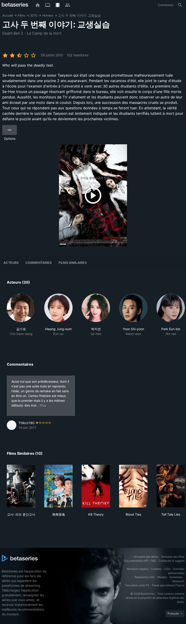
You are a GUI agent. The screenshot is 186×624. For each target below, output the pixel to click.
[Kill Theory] (96, 486)
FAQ (153, 560)
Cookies (156, 569)
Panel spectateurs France (168, 585)
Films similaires (73, 263)
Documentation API (136, 560)
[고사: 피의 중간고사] (21, 486)
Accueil (7, 15)
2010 (33, 15)
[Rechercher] (180, 5)
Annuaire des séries (146, 556)
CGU (167, 569)
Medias (162, 577)
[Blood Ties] (133, 486)
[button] (21, 317)
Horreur (47, 15)
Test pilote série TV (137, 585)
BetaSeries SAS (145, 577)
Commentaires (38, 263)
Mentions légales (137, 569)
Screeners (175, 577)
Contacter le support (171, 560)
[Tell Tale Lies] (171, 486)
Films (21, 15)
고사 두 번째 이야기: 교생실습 (79, 15)
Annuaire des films (172, 556)
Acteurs (11, 263)
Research (178, 581)
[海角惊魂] (58, 486)
